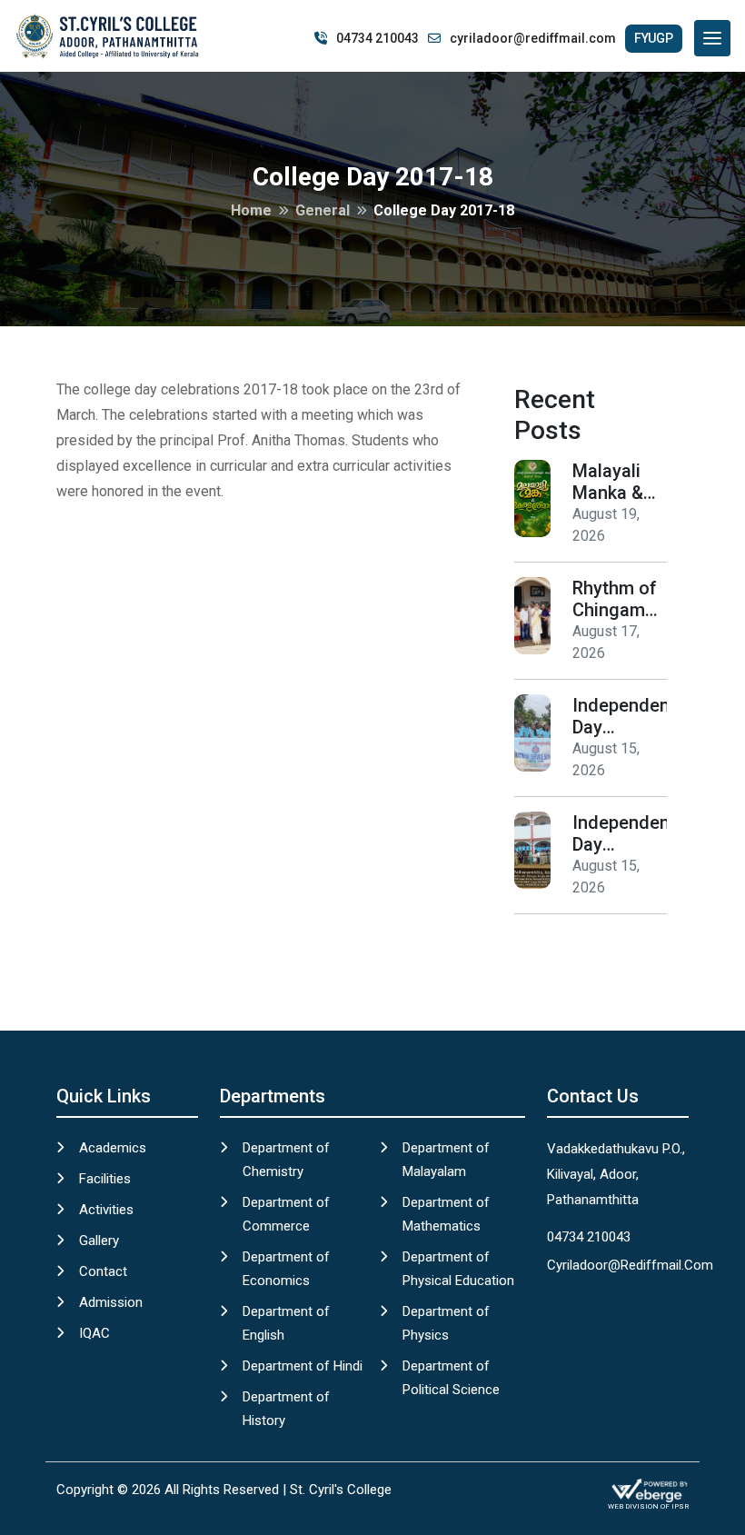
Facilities (105, 1179)
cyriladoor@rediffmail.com (533, 38)
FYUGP (653, 38)
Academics (112, 1148)
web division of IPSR (648, 1506)
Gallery (99, 1240)
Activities (106, 1209)
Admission (111, 1302)
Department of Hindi (303, 1366)
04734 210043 (377, 38)
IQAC (94, 1333)
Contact (103, 1271)
